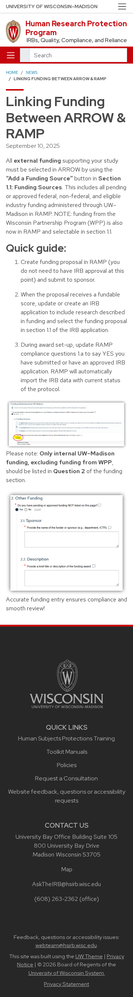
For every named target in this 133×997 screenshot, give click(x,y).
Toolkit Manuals (66, 752)
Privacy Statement (66, 984)
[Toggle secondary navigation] (122, 6)
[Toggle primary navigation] (11, 55)
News (31, 72)
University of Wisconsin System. (66, 973)
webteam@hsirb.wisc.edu (66, 945)
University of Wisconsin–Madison (52, 6)
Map (66, 869)
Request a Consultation (66, 778)
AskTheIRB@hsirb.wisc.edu (66, 884)
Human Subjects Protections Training (66, 738)
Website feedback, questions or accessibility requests (66, 796)
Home (12, 72)
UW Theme (89, 956)
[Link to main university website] (66, 683)
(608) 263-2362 (56, 899)
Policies (66, 765)
